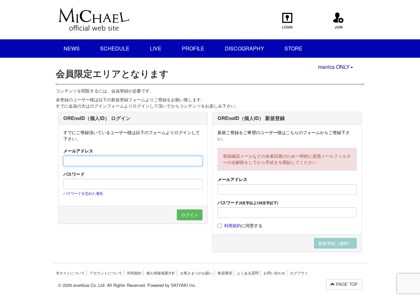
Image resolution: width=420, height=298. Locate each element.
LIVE (155, 48)
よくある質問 (248, 272)
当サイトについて (70, 272)
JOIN (339, 27)
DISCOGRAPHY (244, 48)
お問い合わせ (274, 272)
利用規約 (232, 225)
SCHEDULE (115, 48)
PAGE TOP (346, 284)
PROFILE (193, 48)
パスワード (74, 174)
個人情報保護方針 (160, 272)
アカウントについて (106, 272)
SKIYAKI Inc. (184, 285)
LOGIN (287, 27)
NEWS (72, 48)
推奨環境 (225, 272)
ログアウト (299, 272)
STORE (293, 48)
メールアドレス (78, 151)
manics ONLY (334, 66)
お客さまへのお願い (196, 272)
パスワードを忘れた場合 (83, 193)
